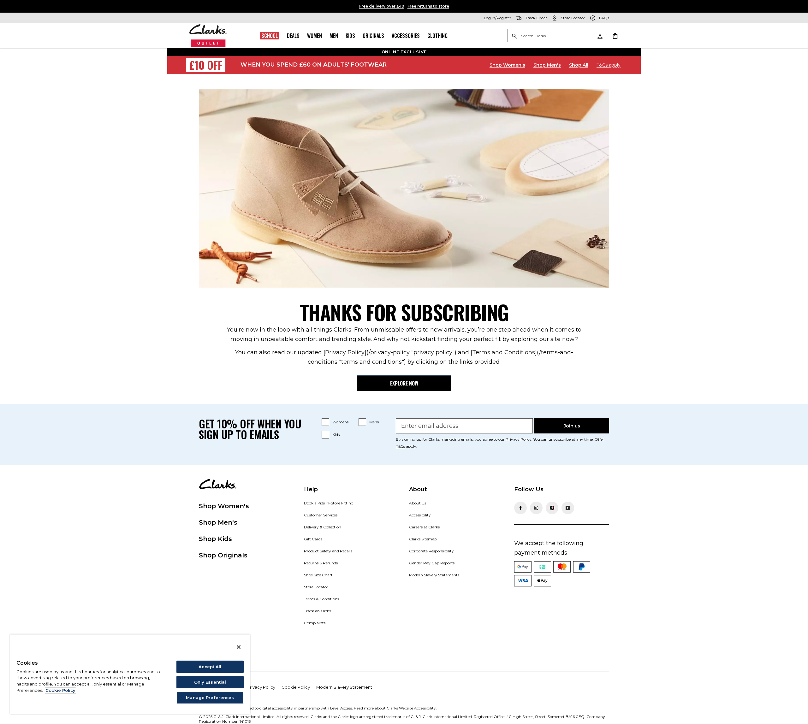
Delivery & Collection (322, 527)
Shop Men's (547, 65)
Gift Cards (313, 539)
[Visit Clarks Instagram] (536, 508)
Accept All (210, 666)
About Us (417, 503)
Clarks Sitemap (423, 539)
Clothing (437, 35)
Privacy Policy (261, 687)
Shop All (578, 65)
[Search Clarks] (548, 36)
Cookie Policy (296, 687)
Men (334, 35)
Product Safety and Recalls (328, 551)
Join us (572, 426)
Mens (374, 422)
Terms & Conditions (321, 599)
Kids (350, 35)
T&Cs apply (609, 65)
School (269, 35)
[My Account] (599, 35)
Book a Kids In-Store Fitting (329, 503)
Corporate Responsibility (431, 551)
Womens (340, 422)
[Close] (239, 647)
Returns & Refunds (321, 563)
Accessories (406, 35)
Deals (293, 35)
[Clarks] (208, 35)
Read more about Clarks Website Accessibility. (395, 708)
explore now (404, 383)
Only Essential (210, 682)
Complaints (314, 623)
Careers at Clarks (424, 527)
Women (314, 35)
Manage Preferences (210, 697)
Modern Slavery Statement (344, 687)
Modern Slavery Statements (434, 575)
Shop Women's (507, 65)
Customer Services (320, 515)
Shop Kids (215, 539)
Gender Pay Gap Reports (431, 563)
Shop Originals (223, 555)
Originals (373, 35)
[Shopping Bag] (615, 35)
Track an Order (317, 611)
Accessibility (420, 515)
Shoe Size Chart (318, 575)
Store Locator (316, 587)
